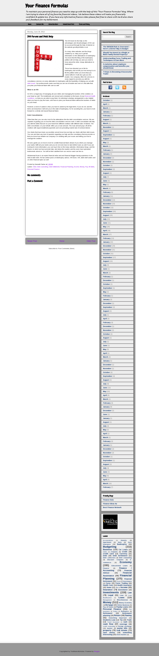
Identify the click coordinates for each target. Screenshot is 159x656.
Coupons (114, 552)
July (104, 177)
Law (130, 593)
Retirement (107, 613)
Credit (124, 552)
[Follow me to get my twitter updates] (117, 89)
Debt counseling (42, 167)
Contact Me (40, 24)
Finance (106, 568)
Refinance (125, 611)
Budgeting (109, 546)
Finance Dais (108, 500)
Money (82, 167)
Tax (121, 620)
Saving (128, 615)
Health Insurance (124, 585)
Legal (110, 595)
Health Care (108, 585)
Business (107, 549)
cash (125, 622)
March (105, 108)
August (106, 119)
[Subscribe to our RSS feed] (124, 89)
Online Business (123, 605)
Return (117, 615)
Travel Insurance (113, 622)
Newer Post (32, 241)
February (106, 116)
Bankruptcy (122, 544)
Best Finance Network (112, 507)
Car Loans (123, 550)
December (107, 158)
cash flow (108, 624)
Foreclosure (127, 581)
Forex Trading (122, 583)
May (104, 142)
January (106, 112)
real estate (122, 630)
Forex (108, 583)
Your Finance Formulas (46, 6)
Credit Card (108, 554)
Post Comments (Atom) (66, 248)
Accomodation (108, 540)
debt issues (31, 83)
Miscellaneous (122, 600)
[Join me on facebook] (110, 89)
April (105, 104)
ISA (117, 587)
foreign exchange (125, 626)
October (106, 100)
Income (76, 167)
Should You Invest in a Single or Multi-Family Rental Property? (116, 53)
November (107, 127)
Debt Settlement (54, 167)
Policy (115, 611)
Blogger (96, 651)
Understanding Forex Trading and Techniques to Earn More (117, 59)
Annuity (124, 540)
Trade (129, 620)
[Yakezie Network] (110, 528)
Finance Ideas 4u (110, 504)
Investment (123, 590)
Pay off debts (89, 167)
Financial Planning (66, 167)
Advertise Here (53, 24)
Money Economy (125, 603)
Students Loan (109, 620)
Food (118, 581)
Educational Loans (120, 566)
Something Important (118, 618)
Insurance (108, 590)
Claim (105, 552)
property (107, 630)
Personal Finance (33, 169)
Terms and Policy (84, 24)
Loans (121, 597)
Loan (121, 595)
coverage (123, 624)
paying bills (122, 628)
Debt (34, 167)
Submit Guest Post (68, 24)
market (109, 628)
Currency (123, 554)
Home (29, 24)
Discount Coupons (115, 560)
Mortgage (109, 605)
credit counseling (109, 626)
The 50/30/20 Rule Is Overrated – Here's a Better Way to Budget (116, 48)
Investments (111, 592)
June (105, 181)
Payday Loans (122, 607)
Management (107, 600)
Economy (126, 562)
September (107, 135)
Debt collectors (109, 558)
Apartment (107, 542)
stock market (121, 634)
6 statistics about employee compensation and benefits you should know (116, 66)
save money (109, 632)
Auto (120, 542)
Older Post (91, 241)
